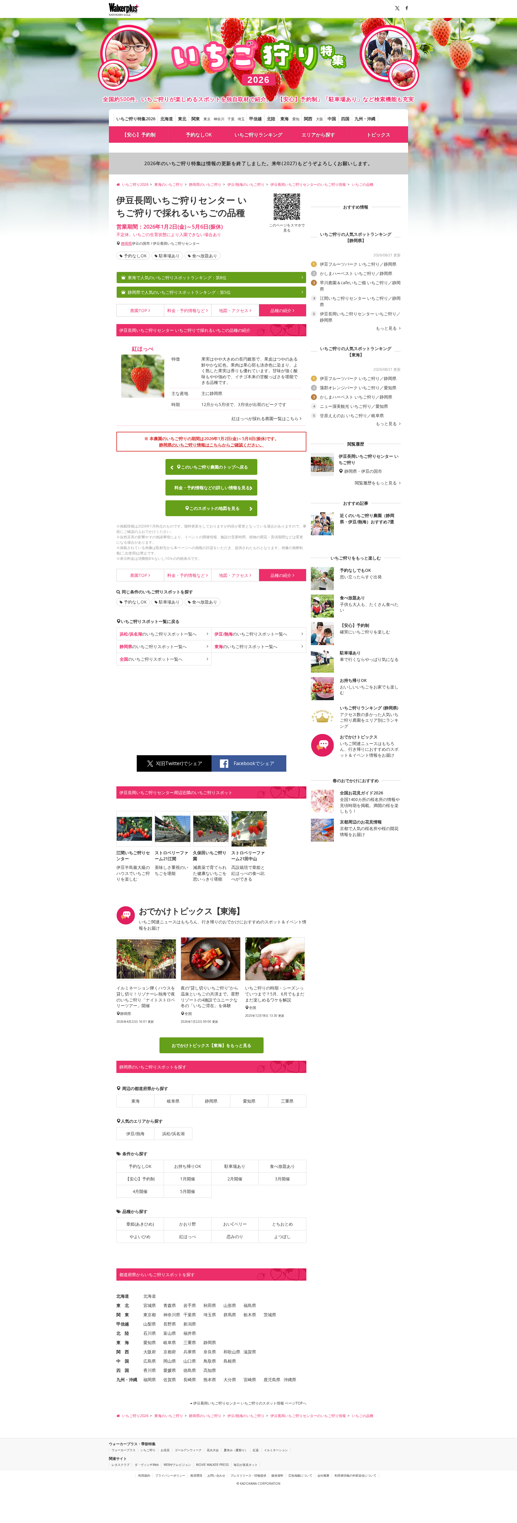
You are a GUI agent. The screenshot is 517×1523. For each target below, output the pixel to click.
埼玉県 (209, 1314)
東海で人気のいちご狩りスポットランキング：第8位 (177, 277)
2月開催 (234, 1178)
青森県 (169, 1305)
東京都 (149, 1314)
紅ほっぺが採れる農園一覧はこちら (265, 418)
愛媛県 (169, 1370)
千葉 (231, 118)
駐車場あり (169, 256)
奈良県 (209, 1351)
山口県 (189, 1361)
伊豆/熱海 (135, 1133)
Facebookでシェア (254, 763)
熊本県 (209, 1379)
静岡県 (126, 243)
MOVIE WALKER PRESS (212, 1465)
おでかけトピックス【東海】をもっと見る (211, 1045)
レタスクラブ (121, 1465)
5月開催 (187, 1191)
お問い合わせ (216, 1475)
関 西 (122, 1351)
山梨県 (149, 1323)
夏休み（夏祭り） (236, 1450)
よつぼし (282, 1236)
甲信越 (255, 118)
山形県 (229, 1305)
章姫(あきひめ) (140, 1223)
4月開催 (140, 1191)
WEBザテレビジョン (177, 1465)
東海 (284, 118)
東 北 (122, 1305)
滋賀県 (250, 1351)
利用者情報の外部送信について (355, 1475)
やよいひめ (140, 1236)
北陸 (271, 118)
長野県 (169, 1323)
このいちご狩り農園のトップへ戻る (214, 467)
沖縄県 (290, 1379)
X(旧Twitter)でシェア (179, 763)
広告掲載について (300, 1475)
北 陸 (122, 1333)
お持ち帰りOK (187, 1166)
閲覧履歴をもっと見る (376, 483)
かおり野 (187, 1223)
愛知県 (249, 1101)
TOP (138, 310)
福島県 (250, 1305)
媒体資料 (277, 1475)
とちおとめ (282, 1223)
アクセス (233, 310)
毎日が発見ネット (246, 1465)
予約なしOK (199, 134)
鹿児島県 (272, 1379)
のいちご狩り (158, 634)
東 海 (122, 1342)
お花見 (165, 1450)
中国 (332, 118)
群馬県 (229, 1314)
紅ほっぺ (187, 1236)
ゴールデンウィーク (188, 1450)
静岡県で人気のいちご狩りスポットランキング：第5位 (179, 292)
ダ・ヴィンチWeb (147, 1465)
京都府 (169, 1351)
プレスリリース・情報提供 (248, 1475)
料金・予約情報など (212, 487)
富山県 (169, 1333)
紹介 (280, 310)
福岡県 (149, 1379)
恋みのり (234, 1236)
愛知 (295, 118)
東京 (207, 118)
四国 (345, 118)
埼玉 (241, 118)
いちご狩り (148, 1450)
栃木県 (250, 1314)
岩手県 (189, 1305)
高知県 (209, 1370)
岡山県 (169, 1361)
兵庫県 (189, 1351)
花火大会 (213, 1450)
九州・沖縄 (365, 118)
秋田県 (209, 1305)
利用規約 (144, 1475)
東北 (182, 118)
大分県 (229, 1379)
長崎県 (189, 1379)
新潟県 (189, 1323)
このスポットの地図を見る (214, 508)
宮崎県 (250, 1379)
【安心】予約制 (139, 134)
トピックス (378, 134)
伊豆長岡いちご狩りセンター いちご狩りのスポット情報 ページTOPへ (249, 1402)
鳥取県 (209, 1361)
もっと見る (387, 328)
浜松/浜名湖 (173, 1133)
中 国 (122, 1361)
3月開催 (282, 1178)
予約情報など (186, 310)
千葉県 (189, 1314)
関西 (308, 118)
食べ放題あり (204, 256)
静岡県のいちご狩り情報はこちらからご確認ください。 (211, 445)
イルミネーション (276, 1450)
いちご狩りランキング (258, 134)
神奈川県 (171, 1314)
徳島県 (189, 1370)
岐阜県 (173, 1101)
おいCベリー (235, 1223)
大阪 (319, 118)
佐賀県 (169, 1379)
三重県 (287, 1101)
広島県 (149, 1361)
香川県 (149, 1370)
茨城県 (270, 1314)
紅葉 (256, 1450)
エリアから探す (318, 134)
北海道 (166, 118)
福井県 (189, 1333)
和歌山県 (231, 1351)
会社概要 (323, 1475)
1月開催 (187, 1178)
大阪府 (149, 1351)
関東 (195, 118)
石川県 (149, 1333)
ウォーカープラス (124, 1450)
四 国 (122, 1370)
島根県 (229, 1361)
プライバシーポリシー (170, 1475)
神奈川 (219, 118)
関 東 (122, 1314)
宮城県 (149, 1305)
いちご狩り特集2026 (135, 118)
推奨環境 (196, 1475)
